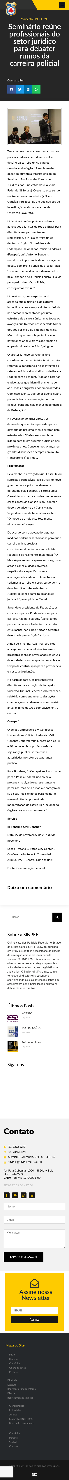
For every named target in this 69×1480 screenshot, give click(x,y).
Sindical (13, 1442)
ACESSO (27, 1013)
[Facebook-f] (7, 1195)
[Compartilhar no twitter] (20, 89)
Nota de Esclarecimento (21, 1423)
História (13, 1359)
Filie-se (11, 1393)
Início (12, 1355)
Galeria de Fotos (17, 1368)
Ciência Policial (16, 1406)
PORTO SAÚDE (31, 1028)
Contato (13, 1446)
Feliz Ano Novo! (31, 1042)
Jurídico (13, 1415)
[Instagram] (32, 1195)
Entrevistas (15, 1410)
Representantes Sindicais (20, 1398)
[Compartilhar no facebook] (11, 89)
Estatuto (11, 1385)
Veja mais (26, 1018)
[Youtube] (15, 1195)
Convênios (14, 1363)
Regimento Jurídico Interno (21, 1389)
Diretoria (12, 1380)
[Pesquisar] (57, 917)
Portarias (14, 1372)
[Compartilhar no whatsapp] (36, 89)
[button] (62, 5)
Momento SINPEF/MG (34, 19)
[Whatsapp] (23, 1195)
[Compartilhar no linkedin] (28, 89)
